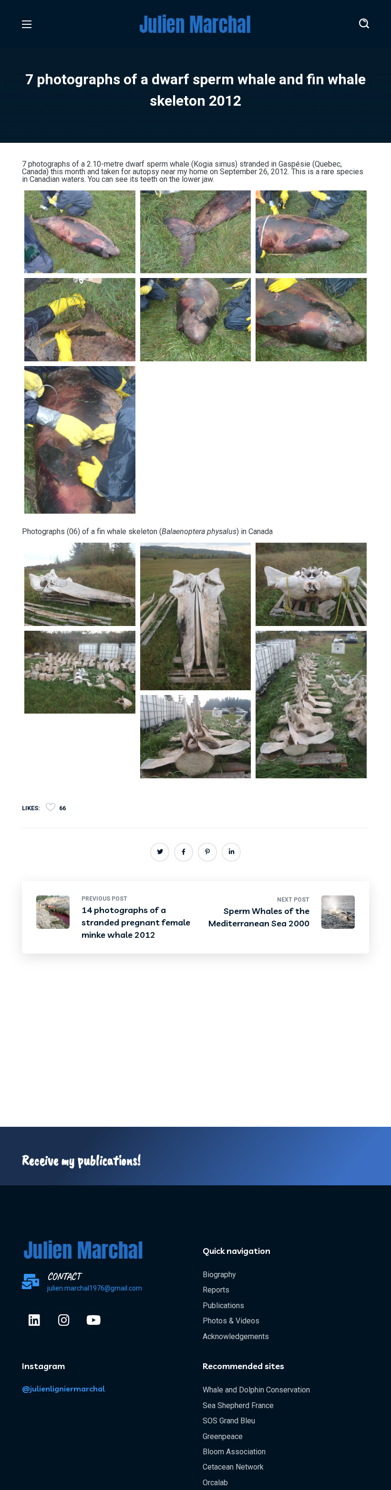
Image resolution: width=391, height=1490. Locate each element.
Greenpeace (223, 1436)
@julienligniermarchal (63, 1388)
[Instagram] (63, 1320)
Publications (223, 1305)
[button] (364, 24)
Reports (216, 1289)
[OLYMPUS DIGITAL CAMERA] (79, 231)
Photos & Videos (231, 1320)
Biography (219, 1274)
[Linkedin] (34, 1320)
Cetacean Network (233, 1466)
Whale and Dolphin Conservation (256, 1389)
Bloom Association (234, 1451)
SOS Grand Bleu (229, 1420)
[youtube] (93, 1320)
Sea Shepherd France (238, 1405)
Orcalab (215, 1482)
